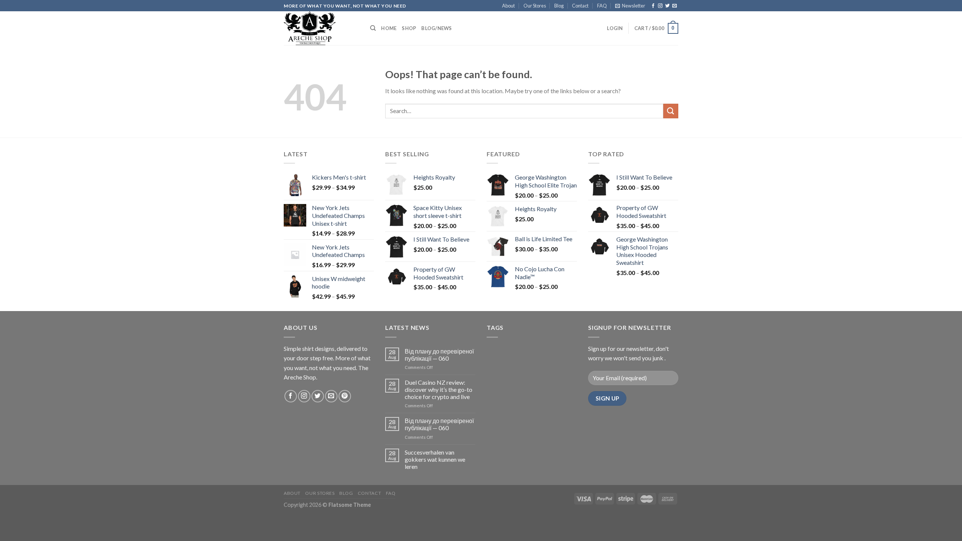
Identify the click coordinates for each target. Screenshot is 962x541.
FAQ (602, 6)
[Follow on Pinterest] (345, 396)
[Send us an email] (674, 6)
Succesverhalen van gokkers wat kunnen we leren (435, 459)
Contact (580, 6)
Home (388, 28)
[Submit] (670, 111)
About (508, 6)
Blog (559, 6)
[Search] (373, 28)
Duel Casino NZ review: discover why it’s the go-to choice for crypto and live (438, 389)
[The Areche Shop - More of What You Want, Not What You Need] (321, 28)
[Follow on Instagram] (660, 6)
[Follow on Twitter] (667, 6)
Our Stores (534, 6)
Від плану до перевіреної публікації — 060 (439, 355)
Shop (409, 28)
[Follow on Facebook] (653, 6)
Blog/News (436, 28)
